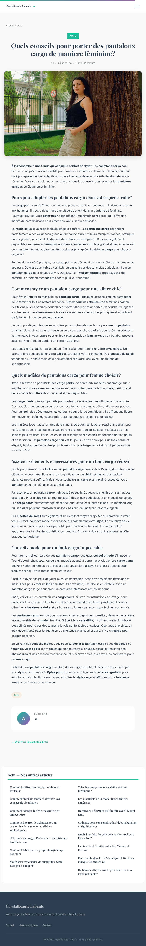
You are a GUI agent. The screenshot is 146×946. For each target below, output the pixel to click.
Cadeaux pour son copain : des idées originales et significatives (107, 824)
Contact (47, 925)
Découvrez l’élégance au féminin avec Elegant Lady (106, 812)
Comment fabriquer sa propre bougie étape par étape (37, 852)
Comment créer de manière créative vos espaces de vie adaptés (35, 800)
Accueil (10, 25)
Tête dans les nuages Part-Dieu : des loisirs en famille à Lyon (38, 840)
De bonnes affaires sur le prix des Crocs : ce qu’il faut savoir (105, 872)
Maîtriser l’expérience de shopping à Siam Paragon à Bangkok (36, 863)
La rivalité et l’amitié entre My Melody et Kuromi (103, 848)
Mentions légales (28, 925)
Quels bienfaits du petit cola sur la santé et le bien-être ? (106, 836)
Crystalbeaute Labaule (25, 905)
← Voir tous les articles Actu (29, 742)
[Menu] (136, 6)
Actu (19, 25)
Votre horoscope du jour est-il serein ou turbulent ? (102, 789)
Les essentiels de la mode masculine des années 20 (103, 800)
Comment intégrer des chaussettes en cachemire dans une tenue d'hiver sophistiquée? (33, 826)
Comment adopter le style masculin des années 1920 (34, 812)
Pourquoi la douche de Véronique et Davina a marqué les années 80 (106, 860)
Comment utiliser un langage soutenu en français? (35, 789)
